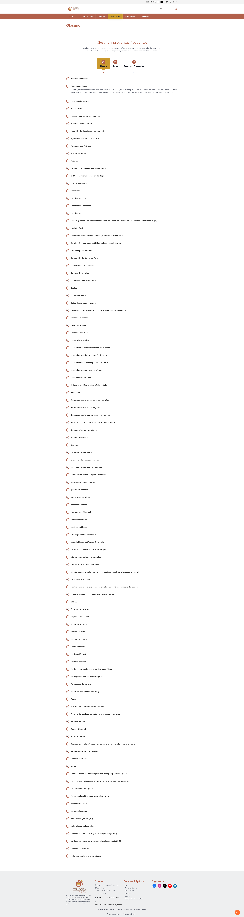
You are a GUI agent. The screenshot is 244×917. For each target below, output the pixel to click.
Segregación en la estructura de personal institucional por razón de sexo (103, 744)
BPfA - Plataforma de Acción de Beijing (88, 176)
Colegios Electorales (80, 273)
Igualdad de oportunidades (83, 482)
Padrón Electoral (78, 632)
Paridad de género (79, 639)
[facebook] (154, 886)
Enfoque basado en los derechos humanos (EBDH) (93, 423)
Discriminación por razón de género (86, 370)
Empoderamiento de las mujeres (85, 408)
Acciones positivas (79, 86)
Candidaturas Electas (80, 198)
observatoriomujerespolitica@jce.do (108, 905)
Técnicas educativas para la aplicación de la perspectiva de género (100, 781)
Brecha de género (79, 183)
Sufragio (74, 766)
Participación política (80, 654)
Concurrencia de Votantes (82, 266)
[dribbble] (170, 886)
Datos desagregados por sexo (84, 303)
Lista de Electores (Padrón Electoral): (87, 542)
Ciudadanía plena (78, 228)
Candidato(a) (76, 191)
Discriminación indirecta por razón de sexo (89, 363)
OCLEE (74, 602)
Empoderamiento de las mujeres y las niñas (90, 400)
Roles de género (78, 736)
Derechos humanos (79, 318)
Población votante (79, 624)
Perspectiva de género (81, 684)
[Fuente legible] (173, 2)
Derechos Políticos (79, 325)
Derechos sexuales (79, 333)
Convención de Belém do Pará (84, 258)
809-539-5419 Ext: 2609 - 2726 (108, 898)
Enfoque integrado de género (84, 430)
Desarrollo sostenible (80, 340)
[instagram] (159, 886)
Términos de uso (113, 914)
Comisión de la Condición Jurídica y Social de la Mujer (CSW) (97, 236)
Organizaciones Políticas (81, 617)
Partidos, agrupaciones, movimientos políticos (91, 669)
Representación (78, 721)
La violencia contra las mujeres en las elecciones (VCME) (96, 841)
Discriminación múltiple (81, 378)
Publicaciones (130, 893)
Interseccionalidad (79, 505)
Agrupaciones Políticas (81, 146)
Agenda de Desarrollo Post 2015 (85, 138)
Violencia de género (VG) (82, 819)
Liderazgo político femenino (83, 535)
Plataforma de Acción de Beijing (85, 692)
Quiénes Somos (131, 888)
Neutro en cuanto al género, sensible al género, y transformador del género (104, 587)
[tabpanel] (122, 469)
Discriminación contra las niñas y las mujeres (90, 348)
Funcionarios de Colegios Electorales (87, 467)
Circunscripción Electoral (81, 251)
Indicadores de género (81, 497)
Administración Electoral (81, 124)
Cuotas (74, 288)
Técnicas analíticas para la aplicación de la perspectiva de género (100, 774)
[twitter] (165, 886)
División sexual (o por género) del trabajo (89, 385)
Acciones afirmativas (80, 101)
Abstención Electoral (80, 79)
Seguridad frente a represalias (84, 751)
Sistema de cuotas (79, 759)
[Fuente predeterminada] (176, 2)
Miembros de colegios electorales (86, 557)
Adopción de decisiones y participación (88, 131)
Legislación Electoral (80, 527)
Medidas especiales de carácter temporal (89, 550)
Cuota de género (78, 295)
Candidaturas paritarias (81, 206)
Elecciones (75, 393)
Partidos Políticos (78, 662)
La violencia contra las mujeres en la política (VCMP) (94, 834)
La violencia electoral (80, 848)
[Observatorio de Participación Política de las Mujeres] (73, 9)
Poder (73, 699)
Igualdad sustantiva (79, 490)
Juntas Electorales (79, 520)
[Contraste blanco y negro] (162, 2)
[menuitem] (71, 16)
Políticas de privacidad (128, 914)
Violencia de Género (80, 804)
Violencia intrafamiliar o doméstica (86, 856)
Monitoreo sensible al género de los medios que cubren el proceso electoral (105, 572)
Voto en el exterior (79, 811)
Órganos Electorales (80, 609)
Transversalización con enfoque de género (90, 796)
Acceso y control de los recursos (85, 116)
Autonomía (76, 161)
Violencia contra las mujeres (83, 826)
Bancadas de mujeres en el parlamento (88, 168)
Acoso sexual (76, 109)
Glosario (103, 66)
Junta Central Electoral (81, 512)
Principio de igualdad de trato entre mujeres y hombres (95, 714)
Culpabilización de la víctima (83, 280)
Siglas (115, 66)
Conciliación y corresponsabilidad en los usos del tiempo (96, 243)
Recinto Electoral (78, 729)
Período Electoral (78, 647)
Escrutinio (75, 445)
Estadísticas (129, 891)
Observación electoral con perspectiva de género (92, 594)
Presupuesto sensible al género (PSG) (87, 707)
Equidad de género (79, 437)
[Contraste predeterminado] (158, 2)
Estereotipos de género (81, 452)
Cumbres (128, 896)
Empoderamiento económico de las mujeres (90, 415)
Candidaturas (76, 213)
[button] (174, 9)
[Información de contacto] (237, 912)
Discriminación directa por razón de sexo (89, 355)
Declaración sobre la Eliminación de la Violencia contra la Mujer (98, 310)
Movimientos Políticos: (81, 579)
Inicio (127, 885)
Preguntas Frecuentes (134, 66)
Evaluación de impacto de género (86, 460)
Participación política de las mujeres (87, 677)
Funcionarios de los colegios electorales (88, 475)
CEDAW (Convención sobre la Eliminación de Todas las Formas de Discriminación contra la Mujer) (114, 221)
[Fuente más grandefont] (166, 2)
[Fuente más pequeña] (170, 2)
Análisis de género (79, 153)
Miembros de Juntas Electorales (85, 564)
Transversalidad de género (83, 789)
